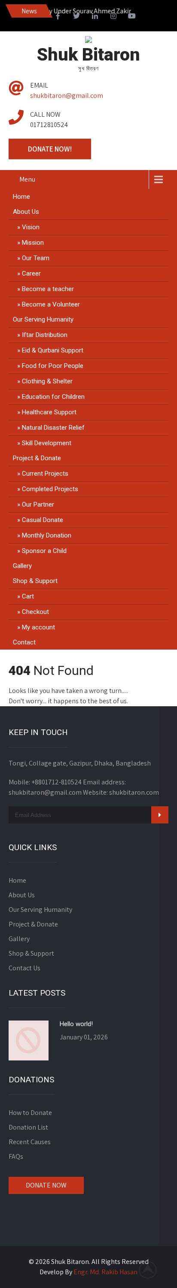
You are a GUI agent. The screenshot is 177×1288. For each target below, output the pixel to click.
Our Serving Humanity (43, 319)
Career (31, 273)
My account (38, 627)
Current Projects (45, 473)
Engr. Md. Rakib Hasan (105, 1271)
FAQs (16, 1156)
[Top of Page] (152, 1270)
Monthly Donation (46, 535)
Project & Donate (37, 458)
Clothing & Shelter (47, 381)
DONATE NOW (46, 1185)
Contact (24, 642)
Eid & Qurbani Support (52, 350)
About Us (26, 212)
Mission (33, 242)
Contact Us (24, 967)
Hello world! (76, 1024)
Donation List (28, 1127)
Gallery (22, 566)
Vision (31, 227)
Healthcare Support (49, 412)
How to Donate (30, 1112)
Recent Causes (30, 1141)
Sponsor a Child (44, 551)
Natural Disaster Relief (53, 427)
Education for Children (53, 397)
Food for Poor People (52, 366)
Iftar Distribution (44, 335)
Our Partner (38, 504)
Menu (27, 179)
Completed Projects (50, 489)
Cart (28, 596)
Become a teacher (48, 289)
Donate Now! (50, 149)
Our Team (35, 258)
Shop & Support (35, 581)
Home (21, 196)
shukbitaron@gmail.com (66, 95)
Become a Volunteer (51, 304)
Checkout (35, 612)
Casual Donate (42, 520)
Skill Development (46, 443)
